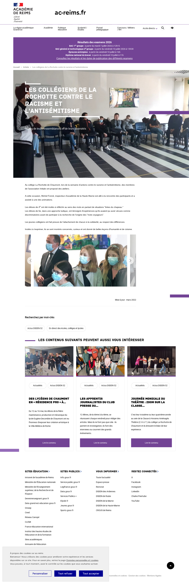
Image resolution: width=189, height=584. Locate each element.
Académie (48, 28)
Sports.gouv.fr (67, 510)
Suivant (130, 260)
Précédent (31, 260)
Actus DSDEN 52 (35, 328)
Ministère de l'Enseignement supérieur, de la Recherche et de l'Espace (39, 490)
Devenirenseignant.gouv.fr (37, 498)
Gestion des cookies (137, 575)
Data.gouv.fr (66, 491)
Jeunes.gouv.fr (67, 505)
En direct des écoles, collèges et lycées (66, 328)
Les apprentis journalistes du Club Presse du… (97, 402)
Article (26, 67)
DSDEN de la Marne (105, 500)
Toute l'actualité (103, 477)
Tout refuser (65, 573)
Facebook (135, 482)
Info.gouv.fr (65, 477)
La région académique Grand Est (23, 29)
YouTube (135, 500)
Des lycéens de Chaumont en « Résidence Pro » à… (49, 400)
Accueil (16, 67)
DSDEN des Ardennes (105, 491)
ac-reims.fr (70, 12)
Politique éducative (62, 29)
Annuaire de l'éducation (35, 544)
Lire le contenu (49, 442)
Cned (27, 512)
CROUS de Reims (103, 510)
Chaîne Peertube (138, 496)
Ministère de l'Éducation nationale (40, 482)
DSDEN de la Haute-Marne (108, 505)
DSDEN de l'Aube (103, 496)
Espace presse (102, 482)
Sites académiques (33, 539)
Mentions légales (154, 575)
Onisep (28, 507)
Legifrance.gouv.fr (68, 486)
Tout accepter (91, 573)
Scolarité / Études (82, 29)
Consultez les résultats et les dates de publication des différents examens (94, 58)
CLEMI (28, 521)
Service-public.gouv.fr (70, 482)
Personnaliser (40, 573)
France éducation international (39, 526)
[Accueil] (28, 12)
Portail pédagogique (102, 29)
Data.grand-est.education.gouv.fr (40, 503)
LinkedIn (135, 491)
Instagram (136, 486)
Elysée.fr (64, 500)
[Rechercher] (162, 28)
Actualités (37, 385)
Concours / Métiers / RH (126, 29)
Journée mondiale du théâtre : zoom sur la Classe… (148, 402)
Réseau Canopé (32, 517)
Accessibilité (172, 28)
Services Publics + (68, 496)
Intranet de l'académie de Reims (39, 477)
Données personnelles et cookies (82, 560)
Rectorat (100, 486)
